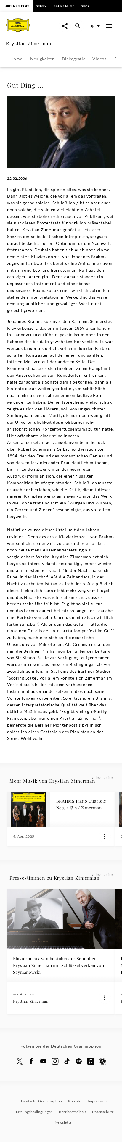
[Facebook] (31, 1061)
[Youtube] (43, 1061)
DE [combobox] (92, 26)
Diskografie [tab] (74, 58)
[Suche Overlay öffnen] (78, 26)
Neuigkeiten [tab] (42, 58)
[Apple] (91, 1061)
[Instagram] (55, 1061)
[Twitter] (19, 1061)
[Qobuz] (102, 1061)
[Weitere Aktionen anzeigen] (105, 836)
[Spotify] (79, 1061)
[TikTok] (67, 1061)
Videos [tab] (99, 58)
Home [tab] (16, 58)
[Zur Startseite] (32, 32)
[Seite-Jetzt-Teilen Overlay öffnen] (65, 26)
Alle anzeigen (103, 777)
